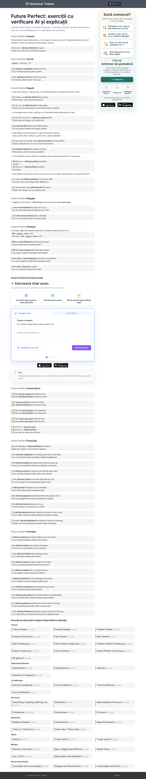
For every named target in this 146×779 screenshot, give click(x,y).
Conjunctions (65, 722)
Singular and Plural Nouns (71, 766)
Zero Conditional (25, 692)
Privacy (117, 775)
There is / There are (26, 729)
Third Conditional (109, 685)
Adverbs (104, 668)
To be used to (65, 739)
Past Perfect (106, 636)
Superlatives (22, 668)
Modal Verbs (107, 749)
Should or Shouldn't (26, 749)
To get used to (107, 739)
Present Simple (66, 629)
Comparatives (65, 668)
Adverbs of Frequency (27, 675)
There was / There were (70, 729)
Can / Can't (22, 756)
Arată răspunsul (81, 348)
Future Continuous (26, 651)
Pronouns (105, 712)
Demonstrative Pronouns (113, 702)
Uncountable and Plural (112, 766)
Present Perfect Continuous (114, 643)
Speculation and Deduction (72, 756)
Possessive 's (23, 712)
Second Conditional (26, 685)
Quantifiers (64, 702)
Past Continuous (24, 643)
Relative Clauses (25, 722)
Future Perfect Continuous (114, 651)
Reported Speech (109, 722)
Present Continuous (26, 636)
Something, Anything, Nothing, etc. (30, 703)
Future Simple (23, 629)
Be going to (22, 658)
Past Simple (64, 636)
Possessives (64, 712)
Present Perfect (108, 629)
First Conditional (66, 685)
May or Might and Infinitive (72, 749)
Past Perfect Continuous (70, 643)
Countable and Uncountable (30, 766)
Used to (20, 739)
